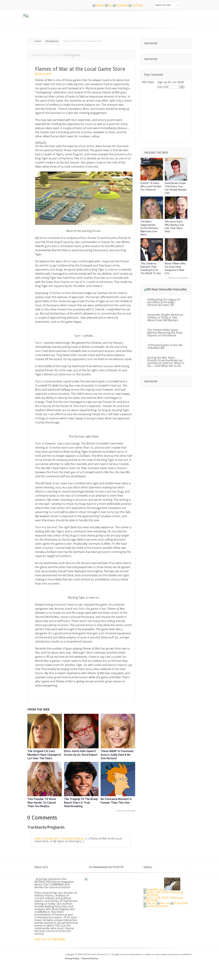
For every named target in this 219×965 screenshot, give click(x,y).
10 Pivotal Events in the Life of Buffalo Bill (164, 346)
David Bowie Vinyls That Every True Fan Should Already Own (175, 188)
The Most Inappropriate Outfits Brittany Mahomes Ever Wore (149, 228)
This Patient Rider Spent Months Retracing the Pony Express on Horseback (164, 332)
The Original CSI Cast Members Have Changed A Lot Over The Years (44, 755)
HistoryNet (180, 289)
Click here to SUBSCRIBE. (50, 939)
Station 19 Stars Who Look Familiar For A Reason (150, 186)
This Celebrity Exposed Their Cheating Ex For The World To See (150, 268)
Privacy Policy (72, 958)
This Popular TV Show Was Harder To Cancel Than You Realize (41, 802)
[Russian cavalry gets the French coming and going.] (179, 903)
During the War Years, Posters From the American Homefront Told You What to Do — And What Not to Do (165, 362)
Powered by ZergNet (125, 811)
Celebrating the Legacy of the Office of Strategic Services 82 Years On (163, 302)
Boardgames (52, 41)
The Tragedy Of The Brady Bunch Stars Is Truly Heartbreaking (81, 802)
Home (38, 41)
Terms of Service (89, 958)
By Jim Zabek (43, 74)
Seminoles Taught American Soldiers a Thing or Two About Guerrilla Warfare (165, 317)
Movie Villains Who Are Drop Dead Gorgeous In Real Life (175, 268)
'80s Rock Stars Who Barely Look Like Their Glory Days (174, 226)
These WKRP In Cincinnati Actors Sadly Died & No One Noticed (117, 755)
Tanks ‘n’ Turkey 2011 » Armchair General (58, 838)
